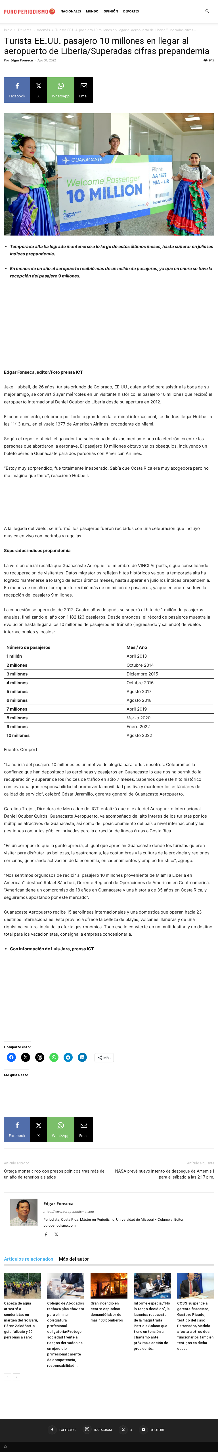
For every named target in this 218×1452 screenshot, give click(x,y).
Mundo (92, 11)
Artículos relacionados (28, 1259)
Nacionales (70, 11)
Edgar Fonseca (22, 60)
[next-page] (16, 1376)
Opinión (111, 11)
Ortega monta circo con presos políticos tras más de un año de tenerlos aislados (54, 1174)
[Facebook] (48, 1234)
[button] (207, 11)
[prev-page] (7, 1376)
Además (43, 29)
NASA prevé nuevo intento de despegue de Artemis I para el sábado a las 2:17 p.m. (164, 1174)
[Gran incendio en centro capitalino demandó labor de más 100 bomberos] (109, 1286)
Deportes (131, 11)
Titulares (25, 29)
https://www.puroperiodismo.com (68, 1212)
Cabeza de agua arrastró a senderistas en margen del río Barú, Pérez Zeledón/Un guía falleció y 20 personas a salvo (21, 1320)
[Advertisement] (109, 326)
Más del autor (74, 1259)
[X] (58, 1234)
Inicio (8, 29)
